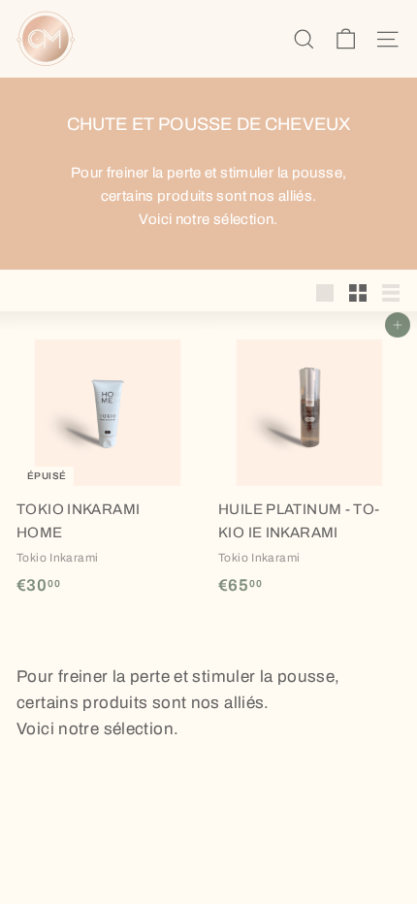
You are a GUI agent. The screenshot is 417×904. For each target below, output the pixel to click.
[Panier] (346, 39)
